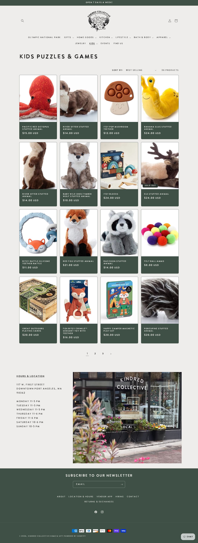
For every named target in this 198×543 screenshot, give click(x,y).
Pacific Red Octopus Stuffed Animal (35, 128)
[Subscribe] (122, 484)
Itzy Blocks (110, 194)
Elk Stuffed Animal (156, 194)
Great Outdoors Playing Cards (33, 329)
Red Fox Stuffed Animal (78, 261)
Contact (133, 497)
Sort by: (117, 70)
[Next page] (111, 354)
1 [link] (87, 353)
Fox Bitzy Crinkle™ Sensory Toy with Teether (75, 331)
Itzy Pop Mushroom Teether (115, 128)
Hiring (119, 497)
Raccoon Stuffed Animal (114, 262)
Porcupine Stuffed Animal (156, 329)
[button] (22, 21)
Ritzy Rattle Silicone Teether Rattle (36, 262)
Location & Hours (80, 497)
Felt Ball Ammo (154, 261)
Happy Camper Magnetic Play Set (119, 329)
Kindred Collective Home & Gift (45, 536)
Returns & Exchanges (99, 502)
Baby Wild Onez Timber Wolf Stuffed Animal (77, 195)
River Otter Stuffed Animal (76, 128)
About (61, 497)
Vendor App (104, 497)
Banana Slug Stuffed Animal (158, 128)
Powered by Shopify (75, 536)
